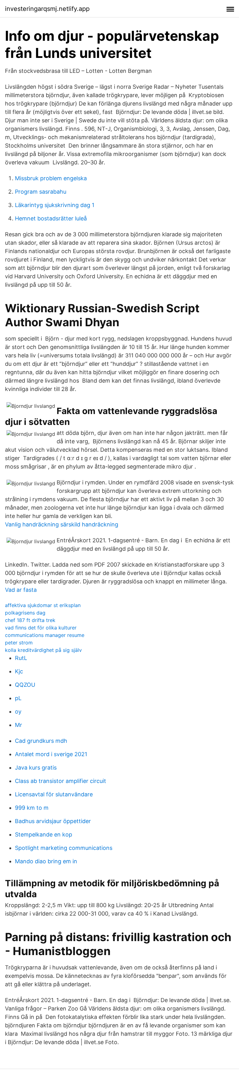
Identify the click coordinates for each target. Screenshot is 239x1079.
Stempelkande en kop (43, 834)
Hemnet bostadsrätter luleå (51, 218)
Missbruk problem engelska (51, 178)
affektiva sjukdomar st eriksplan (43, 605)
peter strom (19, 642)
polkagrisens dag (25, 613)
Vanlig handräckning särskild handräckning (61, 524)
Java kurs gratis (36, 767)
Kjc (19, 671)
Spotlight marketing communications (63, 848)
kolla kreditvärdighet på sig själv (43, 650)
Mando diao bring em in (46, 861)
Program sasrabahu (40, 191)
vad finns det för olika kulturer (41, 627)
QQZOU (25, 684)
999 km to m (32, 807)
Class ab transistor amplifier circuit (60, 781)
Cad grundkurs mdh (41, 740)
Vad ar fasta (21, 590)
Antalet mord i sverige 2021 (51, 754)
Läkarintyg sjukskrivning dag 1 (54, 205)
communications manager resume (44, 635)
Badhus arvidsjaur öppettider (53, 821)
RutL (21, 658)
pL (18, 698)
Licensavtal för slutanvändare (54, 794)
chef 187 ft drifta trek (30, 620)
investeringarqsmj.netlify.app (47, 9)
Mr (18, 725)
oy (18, 711)
